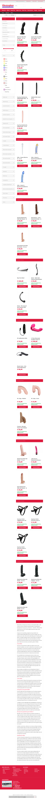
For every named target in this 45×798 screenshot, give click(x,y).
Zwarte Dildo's (5, 40)
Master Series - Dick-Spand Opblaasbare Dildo (22, 367)
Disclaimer (21, 794)
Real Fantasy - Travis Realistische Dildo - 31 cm (36, 218)
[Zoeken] (24, 5)
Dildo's (8, 10)
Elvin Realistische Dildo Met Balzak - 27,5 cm (22, 246)
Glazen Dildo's (5, 25)
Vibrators (4, 10)
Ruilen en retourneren (15, 775)
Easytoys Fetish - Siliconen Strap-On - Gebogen (35, 519)
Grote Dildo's (5, 27)
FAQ (24, 773)
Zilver (6, 80)
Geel (6, 63)
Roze (6, 72)
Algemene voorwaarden (16, 794)
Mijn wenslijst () (40, 1)
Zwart (6, 76)
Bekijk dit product (22, 45)
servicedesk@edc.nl (17, 788)
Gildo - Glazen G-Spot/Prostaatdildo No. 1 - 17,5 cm (36, 158)
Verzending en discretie (16, 772)
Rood (6, 59)
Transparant (7, 87)
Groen (6, 65)
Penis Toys (24, 10)
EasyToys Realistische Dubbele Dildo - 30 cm (22, 125)
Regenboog (7, 91)
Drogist (35, 10)
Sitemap (36, 771)
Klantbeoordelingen (30, 794)
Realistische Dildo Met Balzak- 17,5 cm (22, 608)
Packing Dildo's (5, 34)
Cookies (35, 769)
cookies (24, 796)
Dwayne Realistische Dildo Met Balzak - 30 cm (22, 218)
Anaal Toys (13, 10)
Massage (40, 10)
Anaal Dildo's (5, 21)
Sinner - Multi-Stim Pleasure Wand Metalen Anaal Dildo (36, 278)
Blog (4, 770)
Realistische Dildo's (6, 36)
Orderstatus (36, 770)
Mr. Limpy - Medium (21, 398)
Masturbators (30, 10)
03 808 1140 (16, 786)
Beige (6, 85)
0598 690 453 (17, 785)
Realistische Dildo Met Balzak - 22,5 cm (22, 580)
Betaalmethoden (16, 769)
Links (4, 771)
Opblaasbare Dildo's (6, 32)
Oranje (6, 61)
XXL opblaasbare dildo (22, 338)
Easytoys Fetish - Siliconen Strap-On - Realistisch (21, 547)
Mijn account (34, 1)
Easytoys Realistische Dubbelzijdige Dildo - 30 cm (22, 97)
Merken (4, 773)
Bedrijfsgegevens (6, 769)
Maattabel (26, 770)
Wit (5, 74)
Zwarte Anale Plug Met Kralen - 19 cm (22, 65)
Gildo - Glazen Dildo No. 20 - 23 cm (22, 158)
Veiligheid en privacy (17, 770)
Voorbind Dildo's (5, 38)
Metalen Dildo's (5, 30)
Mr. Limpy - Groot (35, 398)
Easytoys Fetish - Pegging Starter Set (21, 519)
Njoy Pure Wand (20, 278)
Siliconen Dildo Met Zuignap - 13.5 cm (21, 37)
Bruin (6, 83)
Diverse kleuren (8, 89)
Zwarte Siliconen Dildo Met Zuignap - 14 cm (36, 37)
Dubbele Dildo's (5, 23)
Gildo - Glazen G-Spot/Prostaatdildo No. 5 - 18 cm (22, 186)
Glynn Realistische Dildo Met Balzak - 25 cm (22, 487)
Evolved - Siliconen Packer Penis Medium (22, 427)
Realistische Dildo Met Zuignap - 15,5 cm (36, 580)
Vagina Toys (18, 10)
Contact (25, 769)
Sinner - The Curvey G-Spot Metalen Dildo (22, 306)
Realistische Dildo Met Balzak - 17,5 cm (22, 459)
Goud (6, 78)
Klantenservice (28, 1)
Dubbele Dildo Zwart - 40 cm (36, 97)
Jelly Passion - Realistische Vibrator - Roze (36, 459)
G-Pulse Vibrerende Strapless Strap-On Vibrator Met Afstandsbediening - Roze (35, 339)
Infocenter (26, 771)
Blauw (6, 67)
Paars (6, 69)
